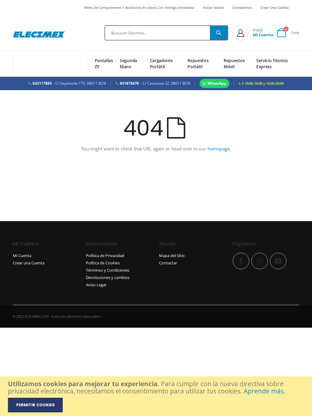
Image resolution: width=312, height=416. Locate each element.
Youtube (278, 261)
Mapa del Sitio (172, 255)
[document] (157, 396)
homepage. (219, 149)
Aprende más (264, 391)
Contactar (168, 263)
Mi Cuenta (22, 255)
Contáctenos (242, 7)
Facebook (241, 261)
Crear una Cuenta (28, 263)
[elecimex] (39, 34)
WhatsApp (216, 83)
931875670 (129, 83)
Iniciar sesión (213, 7)
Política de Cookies (103, 263)
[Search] (219, 33)
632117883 (42, 83)
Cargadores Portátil (161, 63)
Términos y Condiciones (107, 270)
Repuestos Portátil (197, 63)
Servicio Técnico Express (272, 63)
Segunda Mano (128, 63)
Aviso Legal (96, 284)
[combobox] (166, 33)
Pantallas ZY (104, 63)
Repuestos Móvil (234, 63)
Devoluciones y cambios (107, 277)
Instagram (259, 261)
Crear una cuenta (274, 7)
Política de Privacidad (105, 255)
